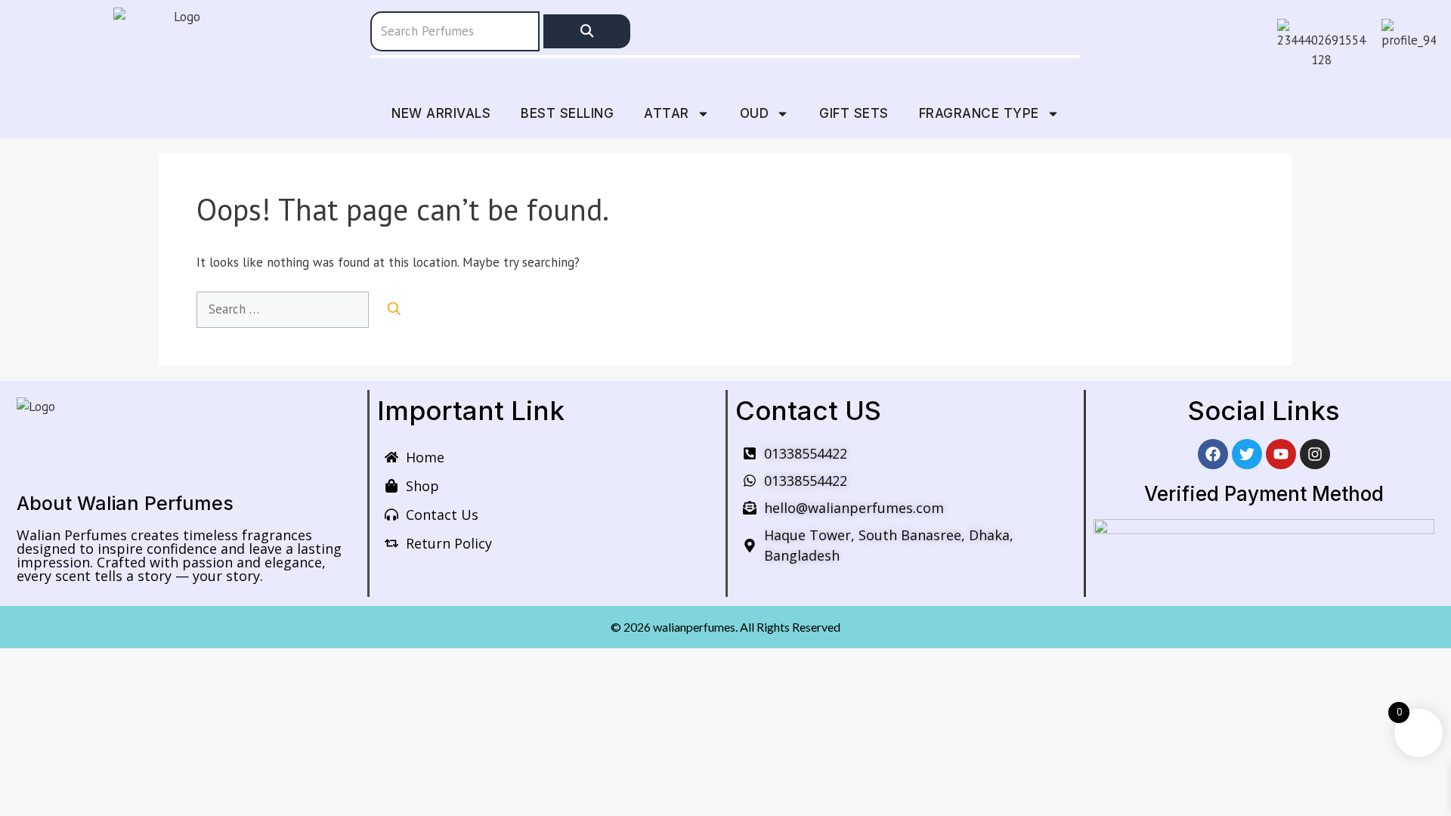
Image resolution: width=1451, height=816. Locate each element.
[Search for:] (284, 309)
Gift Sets (854, 113)
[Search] (586, 31)
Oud (754, 113)
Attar (666, 113)
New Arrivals (440, 113)
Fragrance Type (979, 113)
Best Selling (567, 113)
